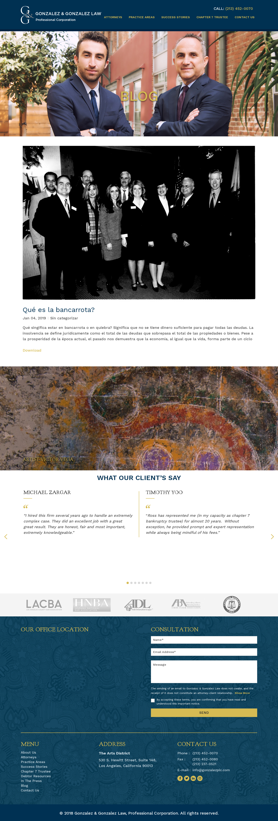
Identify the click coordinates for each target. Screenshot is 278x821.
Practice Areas (142, 17)
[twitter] (186, 778)
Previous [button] (6, 536)
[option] (78, 512)
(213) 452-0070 (239, 8)
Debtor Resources (36, 776)
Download (32, 350)
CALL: (219, 8)
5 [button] (143, 583)
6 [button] (146, 583)
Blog (24, 785)
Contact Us (245, 17)
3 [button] (135, 583)
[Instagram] (200, 778)
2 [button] (131, 583)
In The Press (31, 781)
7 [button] (150, 583)
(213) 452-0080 (205, 759)
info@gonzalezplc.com (211, 770)
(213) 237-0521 (204, 764)
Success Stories (175, 17)
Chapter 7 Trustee (212, 17)
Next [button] (272, 536)
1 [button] (128, 583)
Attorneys (113, 17)
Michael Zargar (47, 492)
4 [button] (139, 583)
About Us (28, 752)
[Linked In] (193, 778)
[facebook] (180, 778)
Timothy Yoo (164, 492)
